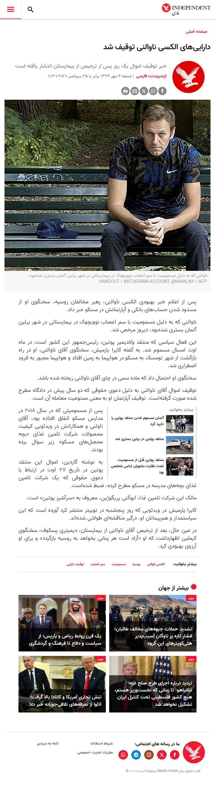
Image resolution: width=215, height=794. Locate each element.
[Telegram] (136, 755)
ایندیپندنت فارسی (151, 76)
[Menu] (10, 9)
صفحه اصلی (196, 31)
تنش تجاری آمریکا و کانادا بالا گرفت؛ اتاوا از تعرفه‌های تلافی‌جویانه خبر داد (65, 701)
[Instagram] (149, 755)
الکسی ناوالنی (156, 564)
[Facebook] (162, 91)
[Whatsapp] (153, 91)
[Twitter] (144, 91)
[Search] (30, 9)
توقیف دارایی (75, 564)
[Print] (125, 91)
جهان (164, 588)
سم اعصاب (97, 564)
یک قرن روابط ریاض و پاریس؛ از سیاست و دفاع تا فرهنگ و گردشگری (65, 640)
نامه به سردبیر (48, 743)
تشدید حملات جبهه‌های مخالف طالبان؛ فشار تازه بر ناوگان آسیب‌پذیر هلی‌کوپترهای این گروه (153, 636)
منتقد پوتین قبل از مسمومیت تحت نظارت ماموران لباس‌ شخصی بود (137, 466)
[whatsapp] (123, 755)
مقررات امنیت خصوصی (95, 752)
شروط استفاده (102, 743)
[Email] (134, 91)
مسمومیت (119, 564)
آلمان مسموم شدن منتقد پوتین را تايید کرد (137, 421)
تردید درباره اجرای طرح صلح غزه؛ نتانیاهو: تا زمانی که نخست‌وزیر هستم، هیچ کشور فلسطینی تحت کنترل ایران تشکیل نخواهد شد (153, 694)
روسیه (136, 564)
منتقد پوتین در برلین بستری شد (139, 439)
